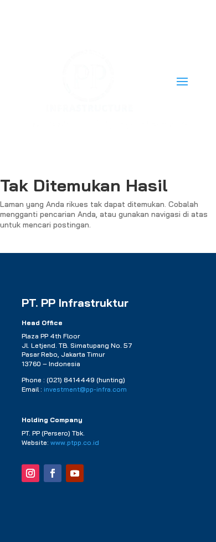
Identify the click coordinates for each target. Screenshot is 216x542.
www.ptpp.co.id (74, 442)
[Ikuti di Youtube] (75, 473)
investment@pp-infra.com (85, 389)
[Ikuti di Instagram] (30, 473)
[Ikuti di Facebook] (52, 473)
